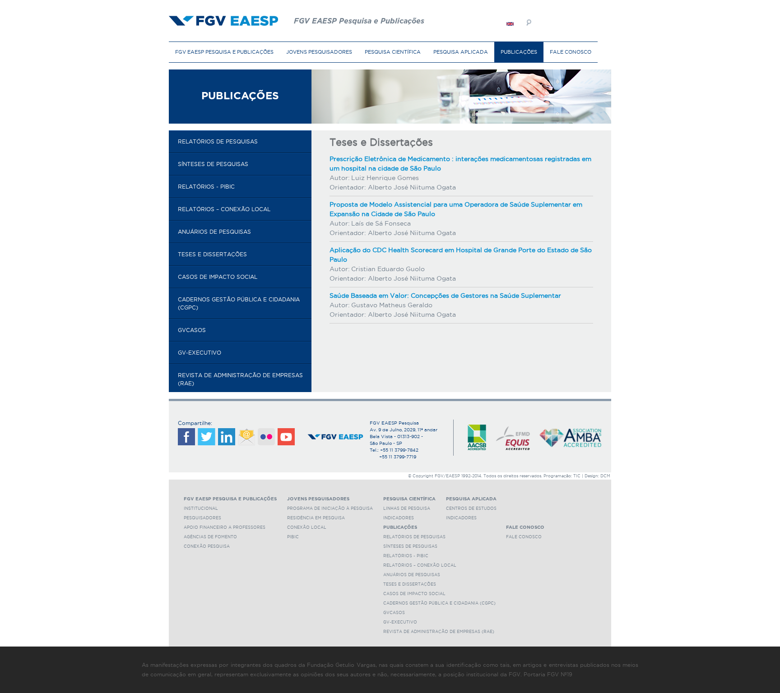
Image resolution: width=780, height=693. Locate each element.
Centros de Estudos (471, 508)
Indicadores (398, 518)
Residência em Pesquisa (316, 518)
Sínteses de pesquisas (213, 164)
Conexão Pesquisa (207, 546)
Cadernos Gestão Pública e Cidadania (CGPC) (239, 303)
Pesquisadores (202, 518)
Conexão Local (306, 527)
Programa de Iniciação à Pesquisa (330, 508)
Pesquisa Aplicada (460, 52)
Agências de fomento (210, 537)
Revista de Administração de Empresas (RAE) (240, 379)
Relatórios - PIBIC (206, 186)
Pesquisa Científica (393, 52)
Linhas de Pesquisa (406, 508)
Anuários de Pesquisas (214, 232)
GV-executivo (199, 353)
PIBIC (293, 537)
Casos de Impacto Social (217, 277)
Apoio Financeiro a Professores (224, 527)
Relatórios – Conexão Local (224, 209)
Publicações (519, 52)
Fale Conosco (570, 52)
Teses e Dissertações (212, 254)
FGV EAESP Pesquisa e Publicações (224, 52)
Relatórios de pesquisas (218, 141)
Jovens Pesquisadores (319, 52)
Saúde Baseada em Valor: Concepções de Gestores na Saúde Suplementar (445, 295)
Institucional (201, 508)
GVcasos (192, 330)
